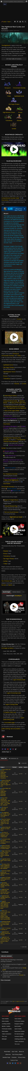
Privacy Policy (21, 1057)
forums (21, 975)
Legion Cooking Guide (11, 704)
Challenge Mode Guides (21, 1039)
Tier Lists (4, 1036)
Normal (3, 585)
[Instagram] (13, 749)
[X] (10, 1063)
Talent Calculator (6, 1034)
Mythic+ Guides (6, 1026)
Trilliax (19, 355)
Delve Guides (5, 1021)
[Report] (20, 21)
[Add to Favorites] (15, 21)
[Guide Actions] (25, 21)
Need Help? (7, 1051)
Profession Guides (7, 1028)
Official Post (18, 209)
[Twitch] (2, 749)
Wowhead (21, 904)
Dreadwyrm (18, 595)
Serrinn (20, 860)
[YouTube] (8, 749)
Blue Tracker (18, 210)
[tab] (6, 592)
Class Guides (5, 1018)
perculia (20, 773)
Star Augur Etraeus (8, 367)
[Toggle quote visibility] (24, 209)
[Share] (26, 1)
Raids (9, 21)
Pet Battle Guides (19, 1034)
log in (14, 1001)
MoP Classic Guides (20, 1016)
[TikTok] (16, 749)
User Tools (14, 1051)
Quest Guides (18, 1028)
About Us (21, 1051)
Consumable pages (9, 722)
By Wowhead (4, 30)
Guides (4, 21)
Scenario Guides (19, 1036)
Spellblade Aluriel (8, 365)
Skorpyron (16, 353)
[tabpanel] (14, 604)
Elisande (16, 383)
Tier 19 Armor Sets (6, 581)
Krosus (5, 376)
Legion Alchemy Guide (19, 680)
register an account (20, 1001)
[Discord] (5, 749)
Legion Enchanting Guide (14, 693)
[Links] (23, 21)
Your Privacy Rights (17, 1054)
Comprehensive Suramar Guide (10, 198)
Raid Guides (5, 1031)
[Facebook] (15, 1063)
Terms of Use (14, 1060)
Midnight (4, 1039)
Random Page (6, 1057)
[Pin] (17, 21)
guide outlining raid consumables (10, 728)
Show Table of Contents (14, 59)
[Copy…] (19, 763)
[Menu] (1, 1)
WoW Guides (5, 1016)
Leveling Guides (6, 1023)
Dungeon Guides (19, 1023)
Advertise (8, 1054)
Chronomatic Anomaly (7, 355)
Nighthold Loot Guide (16, 517)
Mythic (10, 585)
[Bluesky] (10, 749)
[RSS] (20, 1063)
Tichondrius (6, 378)
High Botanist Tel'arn (9, 372)
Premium (14, 1057)
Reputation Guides (20, 1031)
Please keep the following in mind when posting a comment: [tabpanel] (14, 981)
